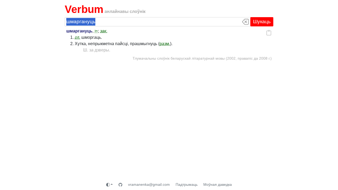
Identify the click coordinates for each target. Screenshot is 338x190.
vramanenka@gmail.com (149, 184)
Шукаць (262, 21)
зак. (103, 31)
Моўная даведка (217, 184)
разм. (164, 43)
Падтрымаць (187, 184)
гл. (77, 37)
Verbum (84, 9)
